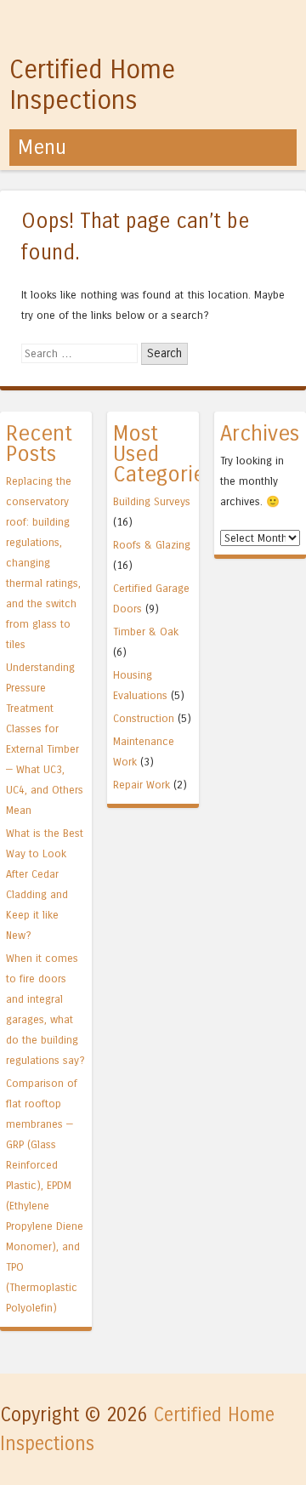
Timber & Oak (145, 631)
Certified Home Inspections (92, 85)
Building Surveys (151, 501)
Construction (143, 718)
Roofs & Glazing (151, 544)
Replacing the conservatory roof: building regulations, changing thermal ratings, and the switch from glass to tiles (43, 563)
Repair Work (141, 784)
